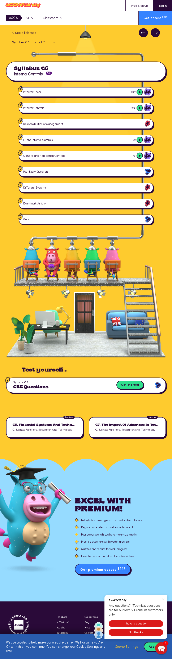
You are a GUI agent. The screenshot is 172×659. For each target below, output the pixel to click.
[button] (161, 648)
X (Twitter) (63, 622)
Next (155, 32)
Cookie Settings (126, 647)
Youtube (61, 627)
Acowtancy (23, 5)
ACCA (13, 18)
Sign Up (139, 5)
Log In (163, 5)
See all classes (25, 33)
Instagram (62, 632)
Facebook (62, 616)
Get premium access (102, 569)
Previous (143, 32)
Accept (154, 647)
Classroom (50, 18)
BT (28, 18)
